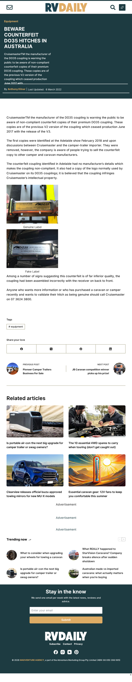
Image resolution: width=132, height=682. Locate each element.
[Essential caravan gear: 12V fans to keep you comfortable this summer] (97, 470)
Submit (66, 620)
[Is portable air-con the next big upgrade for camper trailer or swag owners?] (35, 421)
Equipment (11, 21)
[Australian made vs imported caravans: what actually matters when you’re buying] (74, 573)
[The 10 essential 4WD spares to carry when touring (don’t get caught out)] (97, 421)
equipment (16, 326)
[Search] (113, 7)
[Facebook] (21, 349)
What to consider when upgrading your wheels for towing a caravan (41, 555)
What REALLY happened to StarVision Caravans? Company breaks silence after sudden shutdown (102, 555)
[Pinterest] (81, 349)
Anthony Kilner (16, 89)
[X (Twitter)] (51, 349)
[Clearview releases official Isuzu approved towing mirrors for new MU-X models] (35, 470)
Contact (67, 644)
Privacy (78, 644)
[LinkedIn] (110, 349)
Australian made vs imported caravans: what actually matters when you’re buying (102, 573)
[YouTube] (69, 652)
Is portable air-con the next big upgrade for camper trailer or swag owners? (39, 573)
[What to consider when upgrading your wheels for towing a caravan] (12, 555)
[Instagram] (62, 652)
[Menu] (122, 7)
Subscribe (54, 644)
